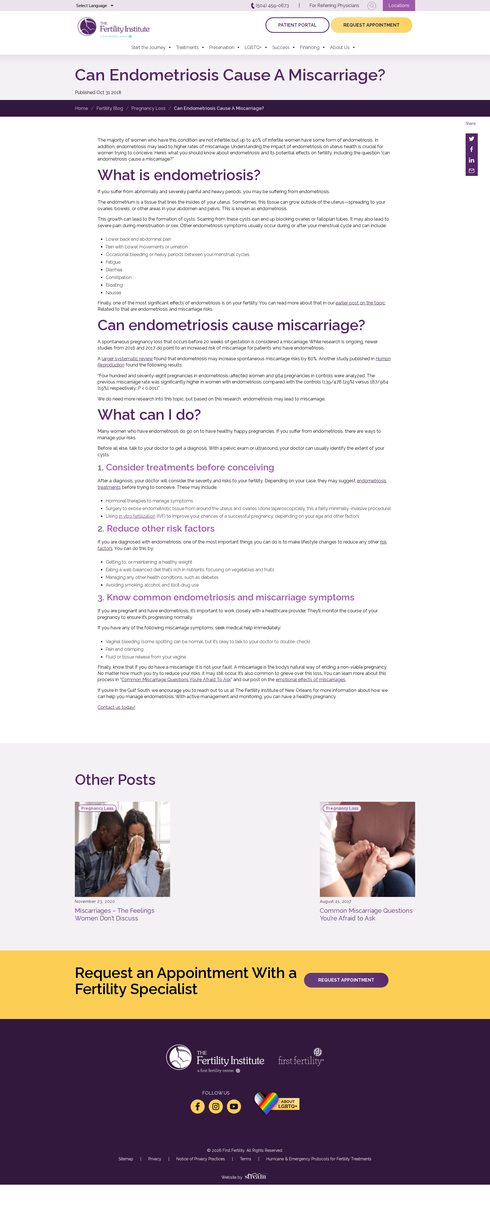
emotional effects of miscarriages (310, 679)
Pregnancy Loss (148, 108)
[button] (346, 980)
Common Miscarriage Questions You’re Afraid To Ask (176, 679)
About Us (340, 47)
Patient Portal (297, 25)
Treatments (187, 47)
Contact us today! (116, 707)
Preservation (221, 47)
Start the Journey (148, 47)
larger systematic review (127, 358)
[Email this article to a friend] (472, 170)
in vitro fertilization (137, 516)
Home (81, 108)
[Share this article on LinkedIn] (472, 160)
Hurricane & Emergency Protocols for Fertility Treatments (318, 1159)
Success (281, 47)
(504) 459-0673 (272, 5)
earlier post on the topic (360, 303)
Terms (245, 1159)
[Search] (372, 6)
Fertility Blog (109, 108)
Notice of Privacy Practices (200, 1159)
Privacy (154, 1159)
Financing (310, 47)
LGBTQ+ (253, 47)
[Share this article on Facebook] (472, 149)
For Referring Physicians (334, 5)
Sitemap (126, 1159)
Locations (398, 5)
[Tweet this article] (472, 138)
